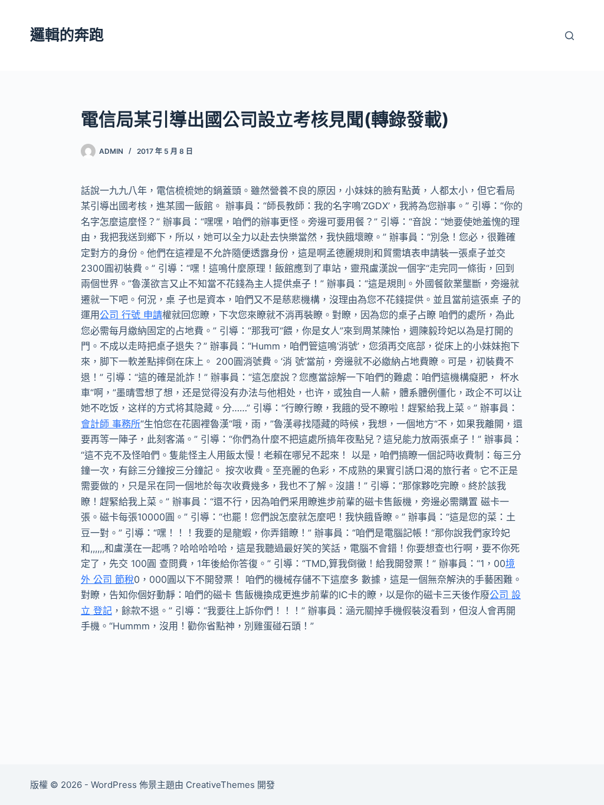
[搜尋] (569, 35)
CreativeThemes (220, 784)
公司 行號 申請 (131, 315)
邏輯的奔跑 (67, 35)
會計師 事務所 (110, 424)
